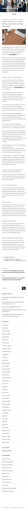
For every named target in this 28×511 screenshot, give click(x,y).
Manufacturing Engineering (9, 488)
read (13, 260)
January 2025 (5, 342)
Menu (14, 14)
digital (12, 259)
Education (18, 259)
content (6, 259)
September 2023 (6, 378)
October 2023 (5, 375)
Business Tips (5, 473)
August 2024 (5, 354)
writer (23, 260)
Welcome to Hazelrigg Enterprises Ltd (11, 306)
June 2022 (4, 419)
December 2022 (6, 401)
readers (18, 260)
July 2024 (4, 357)
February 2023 (6, 395)
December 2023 (6, 369)
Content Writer (19, 87)
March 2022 (5, 427)
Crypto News (5, 476)
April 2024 (5, 360)
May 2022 (4, 421)
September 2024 (6, 351)
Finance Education (6, 479)
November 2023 (6, 372)
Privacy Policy (5, 507)
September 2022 (6, 410)
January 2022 (5, 433)
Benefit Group (10, 8)
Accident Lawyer (6, 459)
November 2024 (6, 348)
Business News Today (7, 462)
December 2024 (6, 345)
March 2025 (5, 339)
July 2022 (4, 416)
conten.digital (12, 54)
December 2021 (6, 436)
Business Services (9, 257)
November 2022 (6, 404)
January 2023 (5, 398)
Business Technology (7, 470)
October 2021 (5, 442)
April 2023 (5, 389)
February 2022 (6, 430)
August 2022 (5, 413)
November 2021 (6, 439)
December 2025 (6, 334)
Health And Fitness (7, 450)
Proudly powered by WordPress (17, 507)
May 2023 (4, 386)
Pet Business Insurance (8, 491)
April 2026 (5, 328)
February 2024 (6, 363)
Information (8, 260)
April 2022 (4, 424)
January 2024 (5, 366)
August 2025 (5, 337)
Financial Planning (6, 482)
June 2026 (4, 325)
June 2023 (4, 383)
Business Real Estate (7, 464)
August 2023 (5, 380)
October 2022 (5, 407)
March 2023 (5, 392)
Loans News (5, 485)
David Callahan (18, 19)
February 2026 (6, 331)
